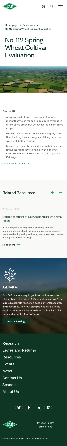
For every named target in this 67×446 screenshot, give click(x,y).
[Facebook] (28, 407)
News (7, 371)
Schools (9, 384)
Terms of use (44, 426)
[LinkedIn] (38, 407)
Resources (11, 357)
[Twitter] (19, 407)
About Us (10, 391)
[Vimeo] (48, 407)
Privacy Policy (45, 422)
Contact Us (12, 378)
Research (10, 343)
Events (8, 364)
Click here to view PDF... (16, 163)
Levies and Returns (19, 350)
